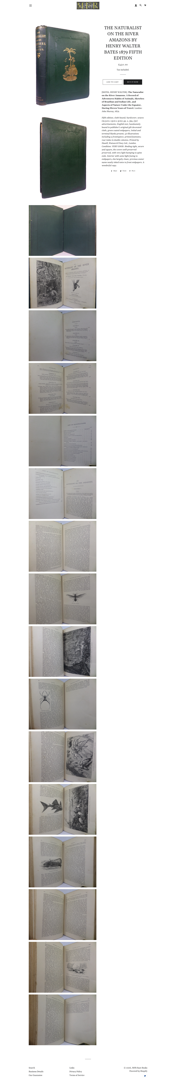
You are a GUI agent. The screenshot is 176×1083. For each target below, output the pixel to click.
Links (71, 1068)
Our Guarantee (35, 1075)
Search (32, 1068)
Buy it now (132, 82)
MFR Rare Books (139, 1068)
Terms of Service (76, 1075)
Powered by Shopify (138, 1071)
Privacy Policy (75, 1071)
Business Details (36, 1071)
